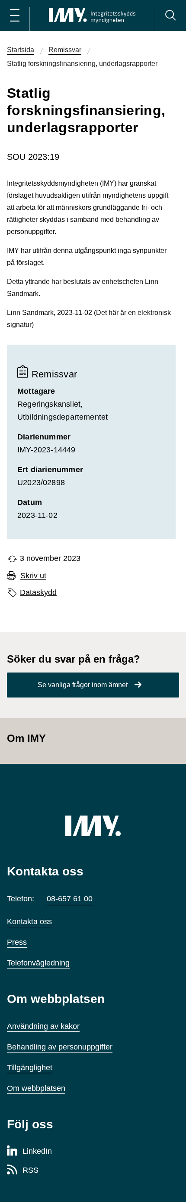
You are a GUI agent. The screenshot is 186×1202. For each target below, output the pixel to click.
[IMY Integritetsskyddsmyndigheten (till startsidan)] (92, 15)
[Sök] (170, 15)
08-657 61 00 (70, 898)
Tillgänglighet (29, 1067)
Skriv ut (33, 576)
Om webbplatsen (36, 1088)
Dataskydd (38, 592)
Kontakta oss (29, 921)
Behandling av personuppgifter (59, 1047)
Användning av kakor (43, 1026)
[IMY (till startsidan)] (93, 826)
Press (17, 942)
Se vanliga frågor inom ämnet (83, 684)
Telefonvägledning (38, 963)
